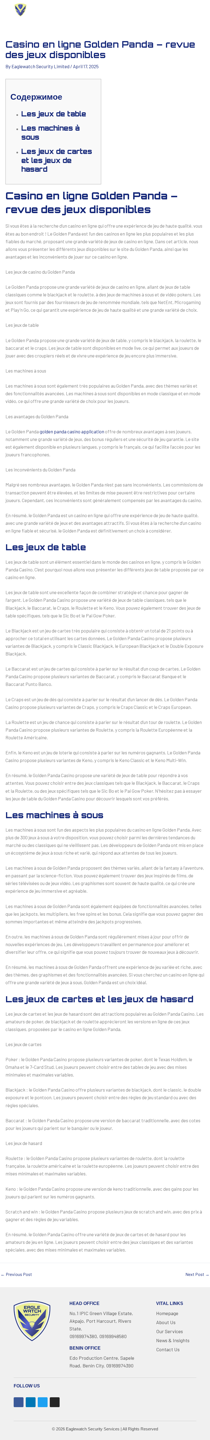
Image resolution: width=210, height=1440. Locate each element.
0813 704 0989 (175, 10)
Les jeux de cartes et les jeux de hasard (56, 160)
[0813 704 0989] (152, 10)
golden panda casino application (72, 431)
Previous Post (16, 1274)
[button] (99, 10)
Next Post (197, 1274)
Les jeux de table (53, 114)
